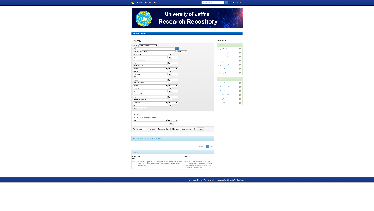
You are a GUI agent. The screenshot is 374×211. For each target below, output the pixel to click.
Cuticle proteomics (224, 87)
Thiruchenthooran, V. (197, 162)
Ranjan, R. (186, 162)
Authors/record (187, 129)
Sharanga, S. (203, 164)
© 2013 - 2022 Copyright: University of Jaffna (202, 180)
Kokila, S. (221, 61)
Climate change (223, 83)
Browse (147, 2)
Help (155, 2)
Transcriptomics (223, 103)
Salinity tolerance (224, 99)
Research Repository (140, 33)
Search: (135, 46)
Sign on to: (236, 2)
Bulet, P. (189, 168)
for (134, 49)
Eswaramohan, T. (193, 164)
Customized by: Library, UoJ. (226, 180)
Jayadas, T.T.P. (223, 57)
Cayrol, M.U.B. (201, 166)
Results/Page (137, 129)
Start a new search (140, 109)
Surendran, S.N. (198, 168)
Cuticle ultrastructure (225, 91)
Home (140, 2)
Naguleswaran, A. (191, 166)
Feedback (240, 180)
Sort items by (153, 129)
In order (169, 129)
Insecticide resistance (225, 95)
